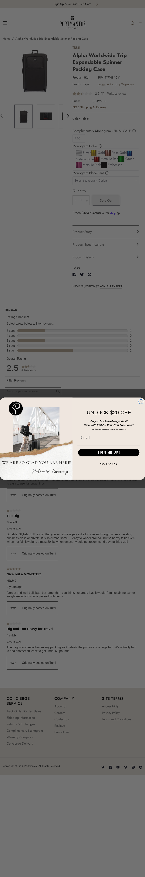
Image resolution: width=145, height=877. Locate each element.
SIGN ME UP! (108, 452)
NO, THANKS (109, 463)
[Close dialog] (141, 401)
